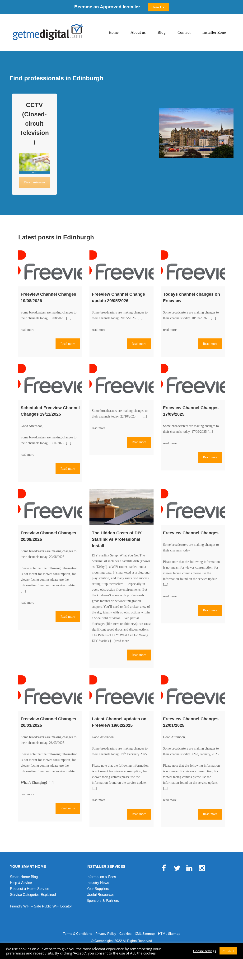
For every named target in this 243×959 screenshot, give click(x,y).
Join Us (158, 7)
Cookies (125, 933)
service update (65, 585)
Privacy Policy (105, 933)
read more (27, 330)
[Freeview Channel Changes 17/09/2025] (193, 382)
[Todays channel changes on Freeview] (193, 268)
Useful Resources (101, 895)
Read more (68, 344)
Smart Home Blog (24, 877)
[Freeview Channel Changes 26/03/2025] (50, 693)
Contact (184, 32)
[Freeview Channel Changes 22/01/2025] (193, 693)
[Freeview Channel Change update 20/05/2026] (121, 268)
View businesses (34, 182)
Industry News (98, 883)
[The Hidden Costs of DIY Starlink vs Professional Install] (121, 507)
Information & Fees (101, 877)
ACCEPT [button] (228, 951)
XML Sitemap (145, 933)
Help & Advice (21, 883)
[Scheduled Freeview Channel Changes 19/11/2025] (50, 382)
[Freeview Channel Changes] (193, 507)
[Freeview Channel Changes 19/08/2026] (50, 268)
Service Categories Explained (33, 895)
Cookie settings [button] (204, 951)
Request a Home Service (29, 889)
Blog (162, 32)
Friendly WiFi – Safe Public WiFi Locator (41, 906)
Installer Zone (214, 32)
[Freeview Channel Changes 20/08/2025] (50, 507)
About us (138, 32)
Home (114, 32)
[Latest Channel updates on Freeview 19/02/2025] (121, 693)
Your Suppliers (98, 889)
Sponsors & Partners (103, 900)
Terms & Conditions (77, 933)
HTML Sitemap (169, 933)
